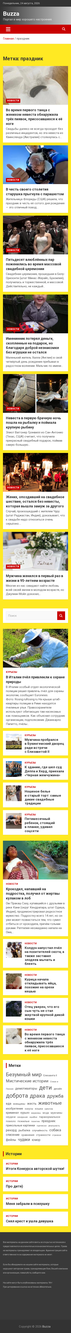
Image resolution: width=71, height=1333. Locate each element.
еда (8, 1103)
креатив (49, 1109)
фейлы (11, 1140)
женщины (19, 1103)
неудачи (11, 1117)
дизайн (58, 1088)
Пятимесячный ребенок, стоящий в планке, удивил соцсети (40, 825)
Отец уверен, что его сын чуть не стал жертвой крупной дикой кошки (44, 1013)
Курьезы (11, 672)
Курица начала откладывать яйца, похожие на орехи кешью (40, 985)
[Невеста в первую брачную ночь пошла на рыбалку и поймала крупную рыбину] (35, 393)
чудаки (24, 1139)
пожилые (23, 1121)
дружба (55, 1096)
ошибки (33, 1117)
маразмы (36, 1113)
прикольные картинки (20, 1125)
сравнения (27, 1134)
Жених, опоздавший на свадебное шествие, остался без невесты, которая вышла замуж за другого (35, 501)
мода (46, 1113)
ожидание (22, 1117)
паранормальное (49, 1116)
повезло (11, 1121)
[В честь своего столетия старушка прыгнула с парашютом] (35, 164)
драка (37, 1096)
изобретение (14, 1108)
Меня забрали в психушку (28, 1204)
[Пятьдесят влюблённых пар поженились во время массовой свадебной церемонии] (35, 234)
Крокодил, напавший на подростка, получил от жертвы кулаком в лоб (33, 893)
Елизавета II (50, 1075)
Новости (13, 100)
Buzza (11, 13)
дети (45, 1087)
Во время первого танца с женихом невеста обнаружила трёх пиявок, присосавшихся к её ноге (45, 1042)
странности (43, 1134)
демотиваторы (26, 1088)
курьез (25, 1112)
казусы (29, 1108)
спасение (13, 1135)
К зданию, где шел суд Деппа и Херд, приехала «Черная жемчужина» (44, 771)
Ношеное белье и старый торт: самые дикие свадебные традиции (43, 797)
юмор (36, 1140)
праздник (48, 1121)
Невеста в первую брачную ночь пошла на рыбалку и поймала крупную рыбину (33, 422)
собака (55, 1130)
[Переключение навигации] (8, 29)
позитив (35, 1121)
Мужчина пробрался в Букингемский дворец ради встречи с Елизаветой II (44, 746)
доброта (17, 1095)
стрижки (56, 1135)
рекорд (11, 1130)
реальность (54, 1125)
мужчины (56, 1112)
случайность (40, 1130)
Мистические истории (27, 1081)
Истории (14, 1153)
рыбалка (24, 1130)
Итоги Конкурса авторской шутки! (35, 1169)
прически (42, 1125)
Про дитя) (14, 1186)
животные (50, 1103)
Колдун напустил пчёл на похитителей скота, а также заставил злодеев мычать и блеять (44, 956)
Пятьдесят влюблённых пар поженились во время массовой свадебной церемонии (33, 264)
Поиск (61, 615)
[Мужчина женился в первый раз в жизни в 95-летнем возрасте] (35, 551)
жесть (31, 1103)
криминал (12, 1112)
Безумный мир (24, 1074)
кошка (39, 1108)
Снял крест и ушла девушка (29, 1221)
